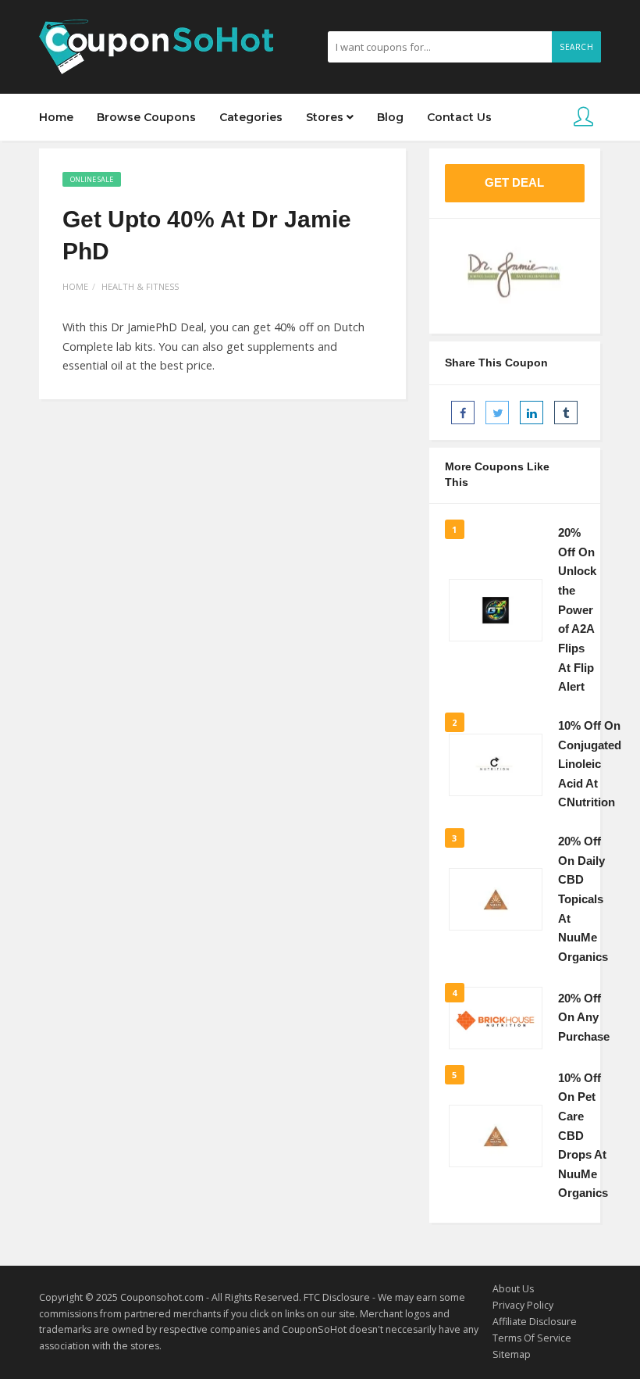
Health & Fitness (140, 286)
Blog (390, 117)
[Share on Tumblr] (566, 412)
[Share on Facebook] (463, 412)
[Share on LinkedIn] (531, 412)
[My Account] (583, 117)
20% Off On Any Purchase (584, 1017)
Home (56, 117)
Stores (326, 117)
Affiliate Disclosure (534, 1321)
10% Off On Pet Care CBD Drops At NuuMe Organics (583, 1136)
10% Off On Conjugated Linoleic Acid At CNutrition (589, 764)
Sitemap (511, 1354)
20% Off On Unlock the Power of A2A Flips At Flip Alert (577, 610)
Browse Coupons (146, 117)
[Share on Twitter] (497, 412)
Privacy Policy (522, 1305)
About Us (513, 1288)
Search (576, 46)
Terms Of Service (531, 1338)
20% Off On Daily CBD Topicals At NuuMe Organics (583, 899)
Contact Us (459, 117)
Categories (251, 117)
